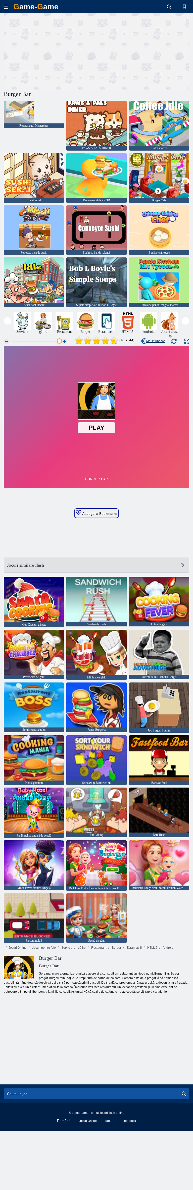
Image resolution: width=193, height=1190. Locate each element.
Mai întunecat (155, 341)
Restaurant (98, 947)
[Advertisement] (50, 51)
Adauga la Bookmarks (99, 514)
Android (167, 947)
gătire (81, 947)
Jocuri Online (18, 947)
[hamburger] (6, 6)
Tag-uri (109, 1121)
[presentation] (7, 321)
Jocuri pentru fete (43, 947)
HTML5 (152, 947)
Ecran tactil (134, 947)
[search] (183, 1093)
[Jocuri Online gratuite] (36, 6)
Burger (116, 947)
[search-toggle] (169, 6)
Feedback (129, 1121)
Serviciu (66, 947)
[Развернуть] (186, 341)
